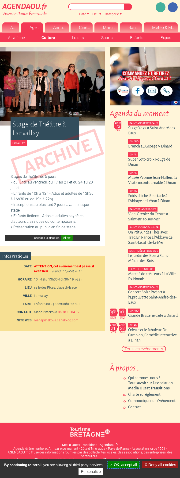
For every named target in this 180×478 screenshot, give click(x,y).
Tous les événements (143, 348)
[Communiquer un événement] (160, 7)
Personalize (91, 472)
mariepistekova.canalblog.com (56, 320)
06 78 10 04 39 (68, 312)
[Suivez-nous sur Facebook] (173, 7)
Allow (66, 238)
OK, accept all (125, 465)
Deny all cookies (161, 465)
